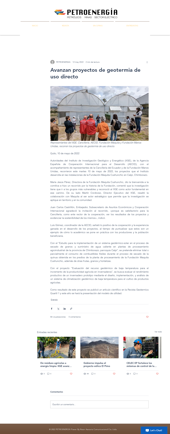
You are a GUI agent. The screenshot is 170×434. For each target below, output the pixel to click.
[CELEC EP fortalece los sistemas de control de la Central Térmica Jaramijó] (142, 347)
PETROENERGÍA (44, 44)
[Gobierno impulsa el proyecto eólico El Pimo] (99, 347)
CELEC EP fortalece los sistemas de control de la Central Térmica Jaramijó (140, 364)
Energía (84, 44)
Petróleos (61, 44)
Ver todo (158, 332)
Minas (73, 44)
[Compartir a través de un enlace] (71, 308)
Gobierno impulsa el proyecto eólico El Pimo (97, 364)
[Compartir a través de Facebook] (51, 308)
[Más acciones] (147, 62)
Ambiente (97, 44)
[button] (158, 44)
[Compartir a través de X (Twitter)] (58, 308)
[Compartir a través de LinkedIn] (64, 308)
